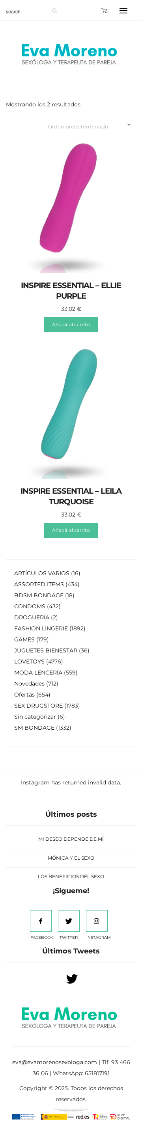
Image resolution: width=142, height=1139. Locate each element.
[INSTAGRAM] (97, 921)
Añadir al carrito (71, 324)
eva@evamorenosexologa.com (54, 1062)
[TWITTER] (69, 921)
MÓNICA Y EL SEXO (71, 858)
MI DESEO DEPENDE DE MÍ (71, 839)
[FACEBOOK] (41, 921)
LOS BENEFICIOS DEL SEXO (71, 876)
